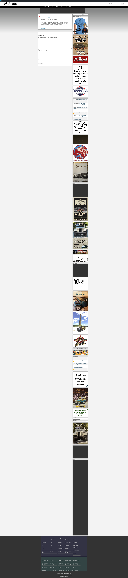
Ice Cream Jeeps (75, 547)
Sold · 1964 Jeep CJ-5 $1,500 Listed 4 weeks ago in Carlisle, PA (80, 369)
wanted (49, 17)
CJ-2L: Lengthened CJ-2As (46, 549)
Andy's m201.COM (44, 567)
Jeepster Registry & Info (61, 570)
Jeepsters (51, 552)
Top (125, 575)
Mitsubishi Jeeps (60, 549)
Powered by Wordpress (59, 575)
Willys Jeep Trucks (60, 563)
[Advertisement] (62, 10)
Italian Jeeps (59, 551)
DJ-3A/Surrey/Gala (52, 538)
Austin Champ (75, 554)
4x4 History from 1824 (76, 560)
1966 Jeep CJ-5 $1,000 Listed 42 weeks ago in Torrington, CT (80, 359)
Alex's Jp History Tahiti (76, 561)
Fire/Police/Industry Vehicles (75, 545)
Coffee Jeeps (67, 548)
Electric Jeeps (67, 554)
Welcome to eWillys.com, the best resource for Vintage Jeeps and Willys (10, 4)
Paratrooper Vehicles (68, 566)
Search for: (110, 3)
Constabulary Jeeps (68, 542)
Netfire (67, 576)
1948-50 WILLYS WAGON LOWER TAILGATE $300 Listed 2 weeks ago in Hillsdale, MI (80, 367)
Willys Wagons (60, 538)
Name (39, 52)
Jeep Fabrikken (44, 570)
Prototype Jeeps (44, 538)
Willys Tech (59, 567)
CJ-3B (51, 539)
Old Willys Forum (60, 566)
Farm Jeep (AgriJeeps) (53, 566)
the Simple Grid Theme (68, 575)
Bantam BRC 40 (44, 561)
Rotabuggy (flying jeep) (53, 564)
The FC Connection (60, 561)
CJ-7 (50, 549)
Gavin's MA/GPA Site (45, 560)
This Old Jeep (67, 563)
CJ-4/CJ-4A (59, 554)
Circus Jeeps (67, 545)
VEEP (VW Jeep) (60, 542)
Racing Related (75, 542)
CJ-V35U (43, 552)
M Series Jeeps (52, 560)
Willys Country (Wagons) (61, 564)
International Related (60, 548)
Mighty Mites (59, 545)
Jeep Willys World (75, 570)
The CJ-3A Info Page (53, 570)
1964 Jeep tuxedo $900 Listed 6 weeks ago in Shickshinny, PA (80, 364)
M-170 (51, 548)
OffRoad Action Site (68, 561)
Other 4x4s (74, 553)
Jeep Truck (74, 567)
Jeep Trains (74, 539)
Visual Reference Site (68, 560)
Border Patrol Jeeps (68, 551)
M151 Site (51, 563)
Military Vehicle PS (75, 566)
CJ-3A (43, 551)
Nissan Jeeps (59, 552)
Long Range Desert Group (69, 570)
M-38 (43, 554)
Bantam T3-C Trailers (45, 564)
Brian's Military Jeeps (45, 563)
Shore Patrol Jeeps (68, 549)
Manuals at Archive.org (76, 564)
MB (42, 539)
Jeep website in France (76, 563)
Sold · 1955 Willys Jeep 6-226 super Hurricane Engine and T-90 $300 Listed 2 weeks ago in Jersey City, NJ (80, 100)
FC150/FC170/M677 (53, 551)
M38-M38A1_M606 (52, 561)
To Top (71, 15)
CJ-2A (43, 548)
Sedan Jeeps (67, 552)
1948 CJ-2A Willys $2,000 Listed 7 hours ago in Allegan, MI (80, 361)
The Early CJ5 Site (60, 560)
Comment (39, 38)
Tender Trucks (67, 539)
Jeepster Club (67, 567)
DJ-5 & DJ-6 (51, 545)
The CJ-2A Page (52, 567)
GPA (42, 545)
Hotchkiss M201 (44, 542)
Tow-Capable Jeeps (75, 550)
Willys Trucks (52, 554)
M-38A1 (51, 542)
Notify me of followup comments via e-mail (44, 50)
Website (39, 59)
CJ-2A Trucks (67, 538)
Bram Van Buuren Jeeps (68, 564)
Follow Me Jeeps (75, 538)
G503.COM (43, 566)
